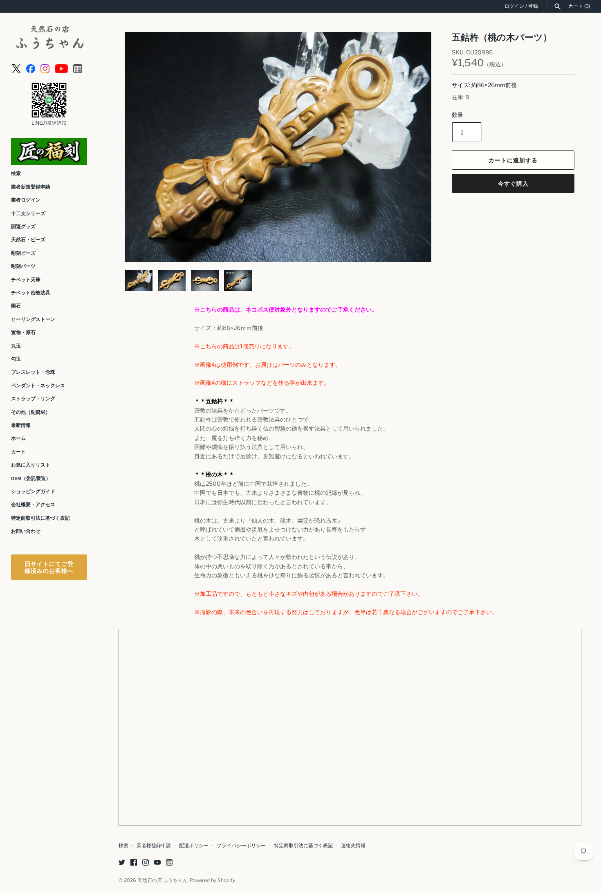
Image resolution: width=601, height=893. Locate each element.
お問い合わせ (25, 531)
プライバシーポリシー (241, 845)
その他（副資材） (30, 412)
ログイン (514, 6)
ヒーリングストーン (33, 319)
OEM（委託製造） (31, 478)
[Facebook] (30, 68)
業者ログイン (25, 200)
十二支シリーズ (28, 213)
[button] (414, 147)
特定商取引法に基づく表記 (40, 518)
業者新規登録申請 (30, 187)
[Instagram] (44, 68)
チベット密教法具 (30, 293)
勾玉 (16, 359)
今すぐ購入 (513, 183)
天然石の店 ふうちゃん (162, 880)
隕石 (16, 306)
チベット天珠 (25, 280)
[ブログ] (77, 68)
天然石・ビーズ (28, 239)
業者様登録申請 (154, 845)
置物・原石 (23, 332)
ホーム (18, 438)
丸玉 (16, 346)
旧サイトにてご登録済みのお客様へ (49, 567)
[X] (16, 68)
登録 (533, 6)
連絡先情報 (353, 845)
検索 (16, 173)
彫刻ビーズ (23, 253)
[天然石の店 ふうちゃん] (49, 38)
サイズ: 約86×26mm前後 (484, 84)
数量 (457, 114)
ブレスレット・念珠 (33, 372)
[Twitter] (122, 863)
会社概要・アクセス (33, 504)
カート (18, 452)
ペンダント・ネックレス (38, 385)
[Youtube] (61, 68)
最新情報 (21, 425)
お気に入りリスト (30, 465)
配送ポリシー (194, 845)
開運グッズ (23, 226)
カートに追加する (513, 160)
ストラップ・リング (33, 399)
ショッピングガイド (33, 491)
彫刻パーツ (23, 266)
